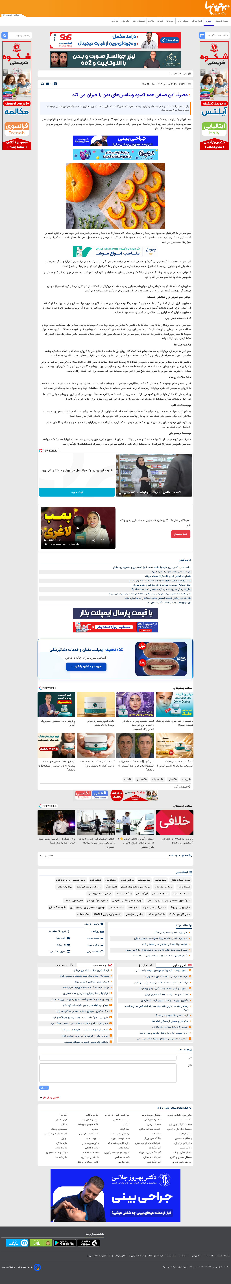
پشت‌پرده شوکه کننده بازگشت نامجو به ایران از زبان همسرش (80, 1000)
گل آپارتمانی (142, 894)
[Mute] (125, 494)
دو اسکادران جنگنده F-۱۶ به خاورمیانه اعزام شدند (86, 988)
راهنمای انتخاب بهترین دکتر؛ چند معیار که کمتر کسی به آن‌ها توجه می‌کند (156, 1008)
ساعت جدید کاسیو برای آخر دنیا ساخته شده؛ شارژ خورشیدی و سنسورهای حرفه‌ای (152, 567)
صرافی (64, 1124)
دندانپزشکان (186, 1148)
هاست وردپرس (116, 907)
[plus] (55, 84)
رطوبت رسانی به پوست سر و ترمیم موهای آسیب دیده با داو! (161, 589)
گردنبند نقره (95, 880)
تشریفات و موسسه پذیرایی (117, 1153)
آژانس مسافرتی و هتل (88, 1162)
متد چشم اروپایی (160, 894)
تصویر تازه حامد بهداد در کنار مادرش (169, 1027)
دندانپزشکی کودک (183, 1153)
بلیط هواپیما (160, 880)
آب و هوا (61, 938)
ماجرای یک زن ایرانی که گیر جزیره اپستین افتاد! (85, 1036)
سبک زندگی (183, 21)
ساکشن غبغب (127, 880)
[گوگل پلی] (64, 1243)
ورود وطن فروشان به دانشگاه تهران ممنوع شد (165, 977)
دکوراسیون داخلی (90, 1143)
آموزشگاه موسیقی (152, 1157)
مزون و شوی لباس (90, 1120)
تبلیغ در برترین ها (136, 1256)
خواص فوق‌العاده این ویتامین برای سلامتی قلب (164, 944)
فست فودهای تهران (120, 1139)
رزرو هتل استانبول (181, 894)
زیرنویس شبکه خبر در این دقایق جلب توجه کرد (85, 1005)
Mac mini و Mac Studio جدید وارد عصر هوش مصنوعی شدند (160, 581)
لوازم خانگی (61, 1143)
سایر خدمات (61, 1157)
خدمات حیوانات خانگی (150, 1129)
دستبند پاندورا (183, 887)
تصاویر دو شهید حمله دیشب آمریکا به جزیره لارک (163, 988)
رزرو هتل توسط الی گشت (88, 887)
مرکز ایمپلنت (83, 914)
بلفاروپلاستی (144, 880)
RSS (89, 1256)
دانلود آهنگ (111, 887)
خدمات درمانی (154, 1124)
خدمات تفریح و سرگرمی (55, 1134)
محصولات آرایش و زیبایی (179, 1129)
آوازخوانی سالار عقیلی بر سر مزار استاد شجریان (85, 993)
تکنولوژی (125, 21)
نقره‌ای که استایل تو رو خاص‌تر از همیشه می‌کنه (168, 576)
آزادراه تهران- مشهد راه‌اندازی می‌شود (91, 970)
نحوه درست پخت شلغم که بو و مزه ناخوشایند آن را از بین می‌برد (156, 950)
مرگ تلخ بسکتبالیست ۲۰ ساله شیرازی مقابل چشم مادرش (160, 983)
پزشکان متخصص (183, 1139)
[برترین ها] (216, 8)
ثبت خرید (77, 492)
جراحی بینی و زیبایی (182, 1162)
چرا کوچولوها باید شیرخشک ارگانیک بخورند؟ (169, 603)
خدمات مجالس (122, 1157)
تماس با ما (171, 1256)
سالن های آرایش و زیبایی (179, 1115)
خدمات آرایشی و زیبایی (180, 1124)
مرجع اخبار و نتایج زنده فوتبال (135, 887)
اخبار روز (209, 21)
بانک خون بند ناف (156, 914)
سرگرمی (115, 21)
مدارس (126, 1124)
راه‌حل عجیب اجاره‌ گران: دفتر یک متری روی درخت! (163, 1033)
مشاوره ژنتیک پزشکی (97, 901)
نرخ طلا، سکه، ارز (57, 931)
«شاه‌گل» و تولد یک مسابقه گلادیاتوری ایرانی (166, 995)
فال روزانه (61, 945)
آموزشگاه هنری (153, 1162)
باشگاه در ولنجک (124, 894)
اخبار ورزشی (196, 21)
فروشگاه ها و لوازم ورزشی (148, 1143)
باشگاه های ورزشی (152, 1139)
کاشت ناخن (186, 1120)
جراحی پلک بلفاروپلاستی (100, 894)
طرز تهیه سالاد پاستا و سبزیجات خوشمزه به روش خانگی (160, 938)
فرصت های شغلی (155, 1256)
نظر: (190, 1065)
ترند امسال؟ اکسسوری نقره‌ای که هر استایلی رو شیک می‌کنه (162, 585)
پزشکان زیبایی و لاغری (181, 1157)
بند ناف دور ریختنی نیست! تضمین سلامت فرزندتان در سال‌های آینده (158, 598)
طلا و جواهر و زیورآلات (88, 1124)
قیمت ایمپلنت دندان (180, 880)
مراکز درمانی (186, 1134)
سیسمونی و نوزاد (59, 1129)
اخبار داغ (143, 965)
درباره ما (183, 1256)
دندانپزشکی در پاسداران (154, 907)
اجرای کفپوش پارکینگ (179, 914)
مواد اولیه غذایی (64, 887)
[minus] (47, 83)
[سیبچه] (88, 1243)
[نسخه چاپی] (42, 83)
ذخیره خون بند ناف (74, 901)
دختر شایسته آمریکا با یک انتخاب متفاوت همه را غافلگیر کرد (79, 1024)
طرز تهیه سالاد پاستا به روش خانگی (170, 933)
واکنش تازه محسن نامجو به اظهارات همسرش (86, 1042)
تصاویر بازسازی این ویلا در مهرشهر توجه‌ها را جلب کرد (161, 970)
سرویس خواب (92, 1139)
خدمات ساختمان (91, 1153)
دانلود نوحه (133, 907)
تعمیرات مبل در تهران (88, 1134)
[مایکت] (17, 1243)
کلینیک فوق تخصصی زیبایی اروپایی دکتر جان (168, 901)
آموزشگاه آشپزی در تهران (117, 1115)
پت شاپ (156, 1134)
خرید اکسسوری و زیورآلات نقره (71, 880)
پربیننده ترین (99, 965)
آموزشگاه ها (155, 1148)
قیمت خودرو (93, 938)
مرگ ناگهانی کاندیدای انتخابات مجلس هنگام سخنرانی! (82, 1011)
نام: (190, 1058)
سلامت (151, 21)
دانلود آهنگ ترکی (57, 907)
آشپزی (160, 21)
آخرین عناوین (179, 965)
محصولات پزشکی (152, 1120)
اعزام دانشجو (61, 1120)
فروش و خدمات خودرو (56, 1153)
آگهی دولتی (119, 1256)
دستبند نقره (110, 880)
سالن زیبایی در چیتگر (180, 907)
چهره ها (170, 21)
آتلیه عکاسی (124, 1162)
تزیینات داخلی (92, 1148)
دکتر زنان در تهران (183, 1143)
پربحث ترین (61, 965)
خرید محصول (181, 534)
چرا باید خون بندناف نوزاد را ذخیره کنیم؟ (171, 572)
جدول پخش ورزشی (56, 952)
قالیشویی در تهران (90, 1157)
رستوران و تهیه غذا (120, 1134)
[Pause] (120, 494)
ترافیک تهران (93, 945)
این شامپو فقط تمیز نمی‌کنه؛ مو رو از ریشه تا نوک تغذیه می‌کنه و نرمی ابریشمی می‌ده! (150, 594)
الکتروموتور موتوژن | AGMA (107, 914)
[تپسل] (40, 450)
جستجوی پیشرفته (103, 1256)
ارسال (44, 1087)
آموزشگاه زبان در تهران (150, 1153)
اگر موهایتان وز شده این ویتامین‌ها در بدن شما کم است (160, 956)
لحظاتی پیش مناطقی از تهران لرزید (92, 982)
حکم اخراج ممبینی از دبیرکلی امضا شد (170, 1021)
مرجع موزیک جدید (163, 887)
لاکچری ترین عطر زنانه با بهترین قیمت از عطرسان (164, 1000)
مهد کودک (125, 1129)
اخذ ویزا (63, 1115)
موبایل (64, 1139)
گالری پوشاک (92, 1115)
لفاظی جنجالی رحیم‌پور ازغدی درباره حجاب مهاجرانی (162, 1039)
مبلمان (95, 1129)
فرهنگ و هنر (138, 21)
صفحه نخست (221, 21)
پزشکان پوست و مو (151, 1115)
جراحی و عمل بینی (134, 914)
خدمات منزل (61, 1148)
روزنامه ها (94, 931)
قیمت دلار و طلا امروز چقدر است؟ (172, 1015)
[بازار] (41, 1243)
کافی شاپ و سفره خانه (119, 1143)
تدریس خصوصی (121, 1120)
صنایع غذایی (124, 1148)
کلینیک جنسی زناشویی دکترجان (127, 901)
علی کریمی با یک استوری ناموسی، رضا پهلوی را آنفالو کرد (80, 1018)
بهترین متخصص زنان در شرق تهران (87, 907)
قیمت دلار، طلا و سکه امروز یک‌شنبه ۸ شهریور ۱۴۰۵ (84, 976)
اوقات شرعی (93, 952)
